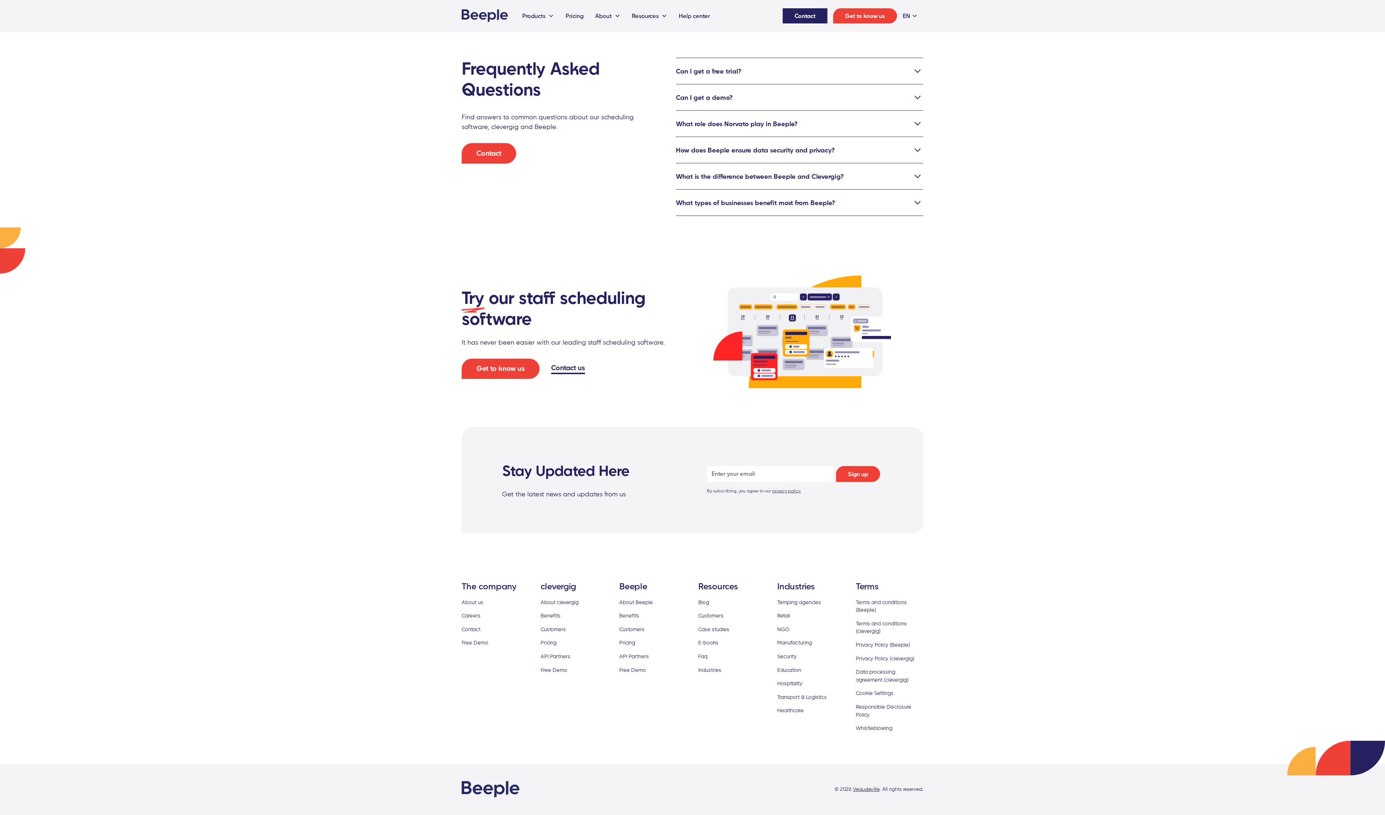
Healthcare (790, 710)
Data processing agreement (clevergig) (882, 675)
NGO (783, 629)
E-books (708, 642)
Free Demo (475, 642)
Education (789, 669)
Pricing (575, 15)
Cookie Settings (874, 693)
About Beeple (636, 602)
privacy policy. (786, 490)
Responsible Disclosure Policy (883, 710)
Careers (471, 615)
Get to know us (865, 15)
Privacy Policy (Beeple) (883, 644)
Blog (703, 602)
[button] (538, 16)
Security (787, 656)
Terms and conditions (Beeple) (881, 606)
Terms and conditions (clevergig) (881, 627)
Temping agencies (799, 602)
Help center (694, 15)
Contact (805, 15)
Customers (553, 629)
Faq (702, 656)
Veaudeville (866, 789)
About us (472, 602)
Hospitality (790, 683)
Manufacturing (794, 642)
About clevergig (560, 602)
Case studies (713, 629)
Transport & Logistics (802, 697)
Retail (783, 615)
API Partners (555, 656)
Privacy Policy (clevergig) (885, 658)
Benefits (550, 615)
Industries (709, 669)
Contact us (568, 367)
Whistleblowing (874, 728)
